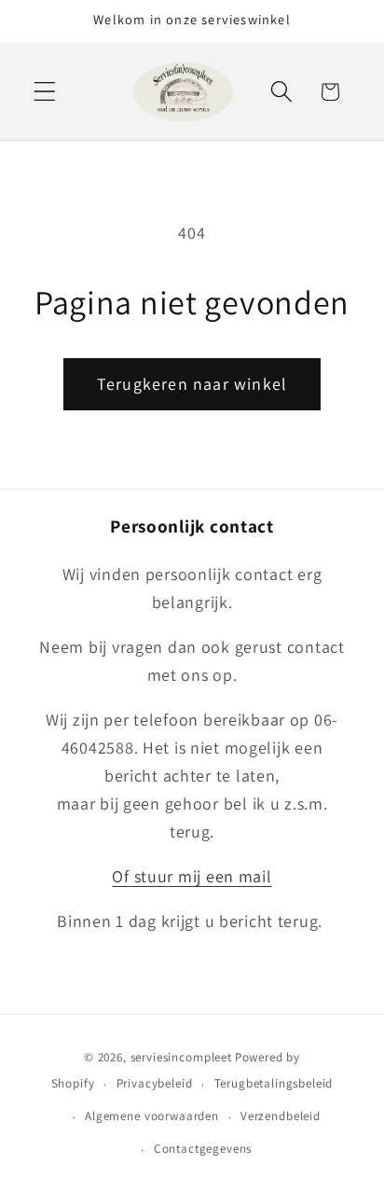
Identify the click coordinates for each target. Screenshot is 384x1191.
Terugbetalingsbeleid (274, 1083)
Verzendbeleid (280, 1116)
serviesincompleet (181, 1057)
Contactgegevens (203, 1148)
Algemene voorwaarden (152, 1116)
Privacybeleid (155, 1083)
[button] (45, 92)
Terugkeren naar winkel (192, 384)
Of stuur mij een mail (191, 876)
